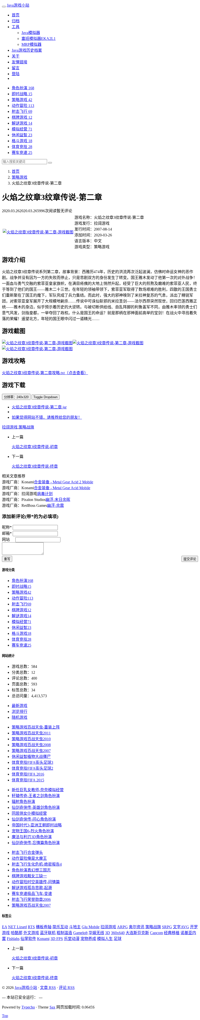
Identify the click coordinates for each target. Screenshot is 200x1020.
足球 (117, 939)
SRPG (167, 927)
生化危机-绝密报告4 (37, 864)
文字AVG (181, 927)
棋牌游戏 (22, 117)
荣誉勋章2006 (31, 899)
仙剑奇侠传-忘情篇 (36, 843)
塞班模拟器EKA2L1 (38, 38)
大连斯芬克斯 (137, 933)
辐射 (23, 802)
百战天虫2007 (31, 751)
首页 (16, 15)
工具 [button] (16, 27)
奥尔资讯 (136, 927)
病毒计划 (45, 494)
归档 (16, 21)
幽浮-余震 (55, 505)
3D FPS (56, 939)
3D (107, 933)
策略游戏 (22, 100)
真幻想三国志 (31, 870)
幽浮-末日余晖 (58, 500)
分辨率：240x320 (16, 397)
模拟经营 (22, 129)
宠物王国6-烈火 (33, 831)
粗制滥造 (64, 933)
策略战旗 (26, 427)
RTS (31, 927)
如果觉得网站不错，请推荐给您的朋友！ (47, 417)
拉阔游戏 (10, 427)
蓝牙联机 (48, 933)
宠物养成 (88, 939)
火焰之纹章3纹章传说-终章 (35, 466)
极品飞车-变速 (32, 894)
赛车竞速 (22, 153)
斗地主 (75, 927)
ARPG (122, 927)
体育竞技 (22, 147)
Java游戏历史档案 (27, 50)
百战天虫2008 (31, 745)
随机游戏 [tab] (19, 717)
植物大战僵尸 (31, 756)
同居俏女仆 (29, 813)
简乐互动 (60, 927)
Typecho (28, 1007)
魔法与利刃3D (32, 837)
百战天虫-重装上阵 (36, 727)
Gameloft (80, 933)
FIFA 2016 (28, 774)
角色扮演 (23, 88)
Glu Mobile (91, 927)
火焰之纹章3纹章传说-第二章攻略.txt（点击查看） (45, 373)
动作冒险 (23, 106)
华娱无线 (96, 933)
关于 (16, 56)
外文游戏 (31, 933)
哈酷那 (16, 933)
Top (5, 1016)
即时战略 (22, 94)
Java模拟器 (30, 33)
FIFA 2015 (28, 780)
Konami (43, 939)
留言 (16, 68)
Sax (52, 1007)
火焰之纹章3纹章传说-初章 (35, 447)
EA (4, 927)
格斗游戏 (22, 141)
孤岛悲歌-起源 (32, 888)
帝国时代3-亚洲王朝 (37, 825)
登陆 (16, 74)
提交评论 (189, 559)
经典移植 (172, 933)
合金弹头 (27, 852)
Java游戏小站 (18, 5)
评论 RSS (67, 987)
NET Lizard (17, 927)
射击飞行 (22, 111)
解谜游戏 (22, 123)
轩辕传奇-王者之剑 (36, 796)
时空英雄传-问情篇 (36, 882)
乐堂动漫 (72, 939)
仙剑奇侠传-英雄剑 (36, 807)
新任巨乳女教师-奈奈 (38, 790)
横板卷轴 (43, 927)
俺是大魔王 (29, 858)
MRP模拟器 (31, 44)
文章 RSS (48, 987)
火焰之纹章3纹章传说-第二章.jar (39, 407)
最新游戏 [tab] (19, 706)
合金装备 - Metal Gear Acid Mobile (62, 488)
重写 (7, 559)
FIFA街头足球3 (32, 762)
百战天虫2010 (31, 739)
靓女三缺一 (29, 876)
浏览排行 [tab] (19, 711)
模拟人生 (105, 939)
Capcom (156, 933)
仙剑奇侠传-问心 (34, 819)
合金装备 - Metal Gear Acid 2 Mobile (63, 482)
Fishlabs (13, 939)
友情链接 (19, 62)
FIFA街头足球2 (32, 768)
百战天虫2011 (31, 733)
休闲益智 (22, 135)
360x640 (118, 933)
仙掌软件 (28, 939)
